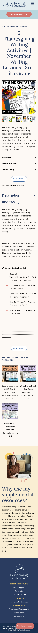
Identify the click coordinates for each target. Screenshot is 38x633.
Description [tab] (11, 195)
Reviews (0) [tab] (10, 202)
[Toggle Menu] (32, 3)
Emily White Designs (22, 630)
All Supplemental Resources (15, 26)
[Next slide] (34, 97)
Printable (20, 186)
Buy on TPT (19, 179)
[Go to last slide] (3, 97)
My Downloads (17, 14)
